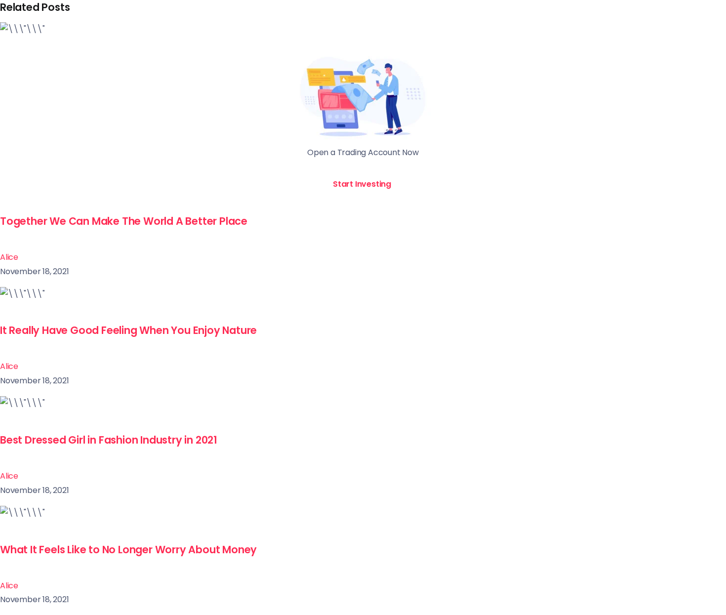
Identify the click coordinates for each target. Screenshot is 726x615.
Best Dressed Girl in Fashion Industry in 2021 (108, 440)
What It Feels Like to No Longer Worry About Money (128, 549)
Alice (9, 257)
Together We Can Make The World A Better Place (123, 221)
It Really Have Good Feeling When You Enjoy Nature (128, 330)
